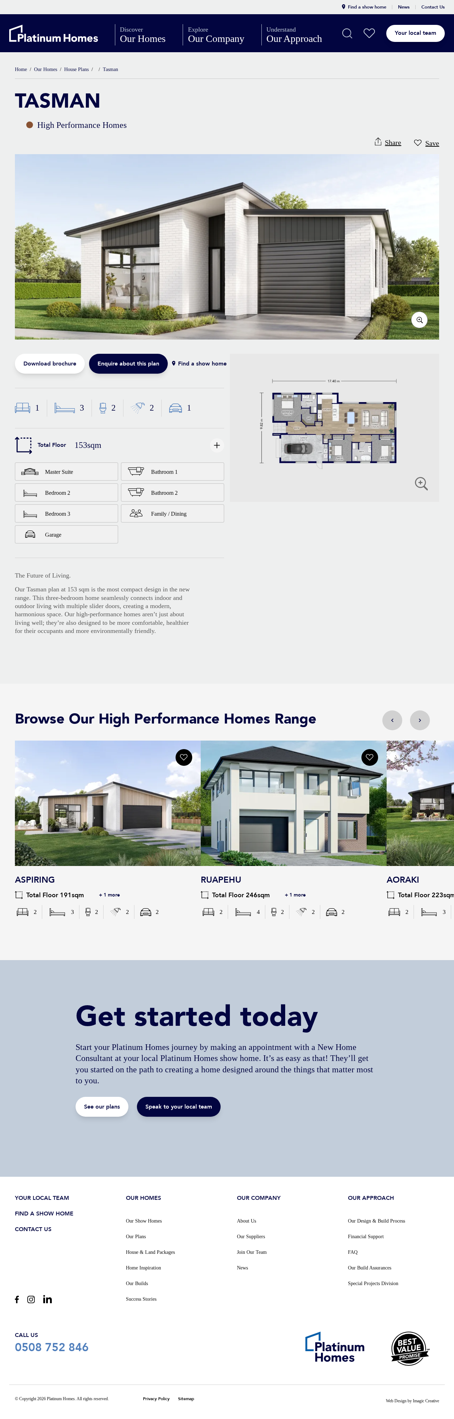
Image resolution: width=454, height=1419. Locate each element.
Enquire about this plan (128, 364)
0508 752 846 (52, 1342)
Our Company (222, 34)
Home (21, 69)
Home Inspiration (143, 1268)
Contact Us (433, 7)
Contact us (33, 1229)
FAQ (353, 1252)
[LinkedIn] (47, 1299)
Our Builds (137, 1283)
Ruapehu (294, 803)
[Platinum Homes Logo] (62, 33)
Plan (334, 428)
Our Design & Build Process (376, 1221)
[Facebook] (17, 1299)
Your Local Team (42, 1198)
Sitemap (186, 1399)
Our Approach (300, 34)
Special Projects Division (373, 1283)
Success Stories (141, 1299)
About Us (246, 1221)
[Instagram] (31, 1299)
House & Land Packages (150, 1252)
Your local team (415, 33)
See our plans (102, 1107)
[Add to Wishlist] (184, 757)
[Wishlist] (369, 33)
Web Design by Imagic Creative (412, 1400)
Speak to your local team (178, 1107)
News (404, 7)
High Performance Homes (76, 125)
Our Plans (136, 1236)
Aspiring (108, 803)
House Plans (76, 69)
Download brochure (49, 364)
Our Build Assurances (369, 1268)
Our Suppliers (251, 1236)
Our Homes (149, 34)
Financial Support (366, 1236)
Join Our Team (252, 1252)
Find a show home (367, 7)
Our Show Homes (144, 1221)
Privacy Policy (156, 1399)
